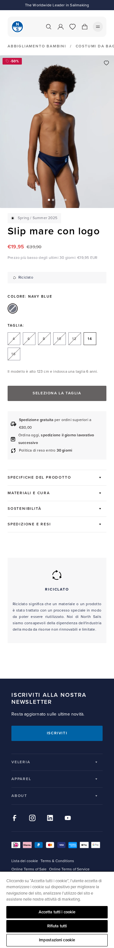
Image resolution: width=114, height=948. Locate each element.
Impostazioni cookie (57, 940)
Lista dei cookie (24, 861)
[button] (49, 200)
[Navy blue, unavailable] (13, 308)
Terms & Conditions (57, 861)
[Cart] (84, 27)
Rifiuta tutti (57, 926)
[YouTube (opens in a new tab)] (68, 818)
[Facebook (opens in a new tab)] (14, 818)
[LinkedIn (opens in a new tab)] (50, 818)
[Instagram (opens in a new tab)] (32, 818)
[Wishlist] (72, 27)
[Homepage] (17, 26)
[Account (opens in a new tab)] (60, 27)
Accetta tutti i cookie (57, 912)
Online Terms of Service (69, 869)
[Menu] (98, 27)
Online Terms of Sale (29, 869)
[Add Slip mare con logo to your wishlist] (106, 63)
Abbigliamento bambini (37, 46)
